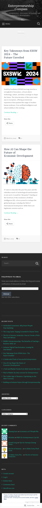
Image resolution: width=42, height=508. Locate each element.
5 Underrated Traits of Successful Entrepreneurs (19, 359)
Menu (7, 24)
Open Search (38, 23)
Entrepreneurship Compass (21, 7)
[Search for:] (21, 263)
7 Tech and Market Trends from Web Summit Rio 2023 (21, 369)
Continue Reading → (11, 112)
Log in (5, 477)
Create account (8, 473)
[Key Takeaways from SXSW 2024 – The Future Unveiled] (21, 73)
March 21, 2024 (11, 138)
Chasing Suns (12, 431)
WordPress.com (8, 488)
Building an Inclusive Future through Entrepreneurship (21, 382)
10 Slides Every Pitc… (15, 455)
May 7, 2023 (10, 239)
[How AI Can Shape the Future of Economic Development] (21, 173)
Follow (6, 294)
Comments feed (8, 484)
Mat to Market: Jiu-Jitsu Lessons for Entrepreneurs (20, 373)
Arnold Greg (12, 443)
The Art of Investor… (15, 449)
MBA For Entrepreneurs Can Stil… (28, 437)
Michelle (11, 437)
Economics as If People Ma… (29, 431)
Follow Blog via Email (11, 277)
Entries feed (7, 481)
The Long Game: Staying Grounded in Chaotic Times (21, 332)
